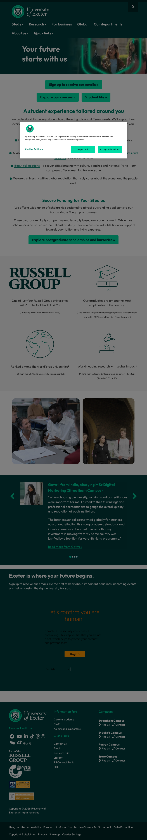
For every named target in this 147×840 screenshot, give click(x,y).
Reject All (83, 149)
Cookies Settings (34, 149)
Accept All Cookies (109, 149)
